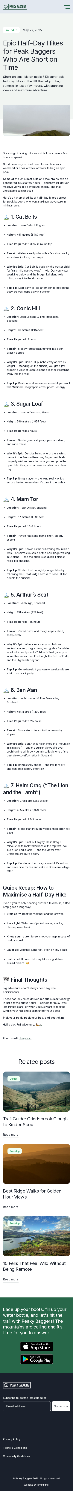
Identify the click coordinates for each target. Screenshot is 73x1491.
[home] (15, 7)
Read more (11, 1134)
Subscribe (61, 1406)
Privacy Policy (11, 1439)
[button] (67, 6)
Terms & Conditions (15, 1447)
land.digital (43, 1484)
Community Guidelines (16, 1456)
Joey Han (25, 1038)
